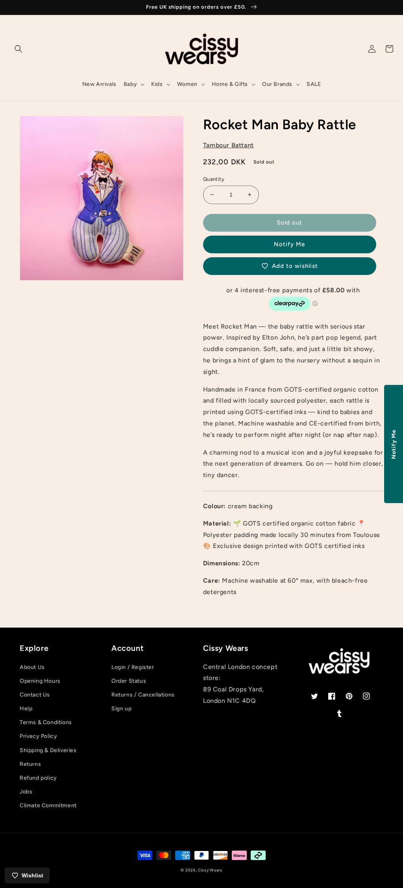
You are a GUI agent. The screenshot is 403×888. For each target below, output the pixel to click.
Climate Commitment (48, 805)
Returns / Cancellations (143, 694)
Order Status (128, 681)
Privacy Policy (38, 736)
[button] (18, 49)
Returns (30, 764)
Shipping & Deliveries (48, 750)
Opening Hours (40, 681)
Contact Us (35, 694)
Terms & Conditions (46, 722)
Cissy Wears (210, 870)
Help (26, 708)
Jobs (26, 791)
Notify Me (289, 244)
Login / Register (132, 667)
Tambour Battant (228, 145)
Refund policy (38, 778)
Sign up (121, 708)
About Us (32, 667)
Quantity (213, 179)
